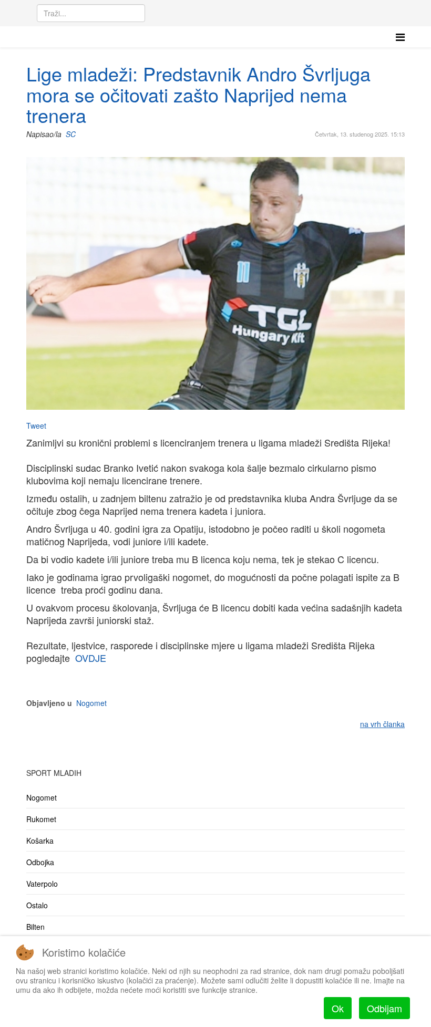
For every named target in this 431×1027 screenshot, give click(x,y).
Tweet (36, 425)
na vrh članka (382, 724)
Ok (338, 1008)
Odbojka (40, 862)
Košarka (40, 840)
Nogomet (91, 703)
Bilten (35, 926)
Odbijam (384, 1008)
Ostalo (37, 905)
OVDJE (90, 658)
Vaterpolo (42, 883)
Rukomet (41, 819)
